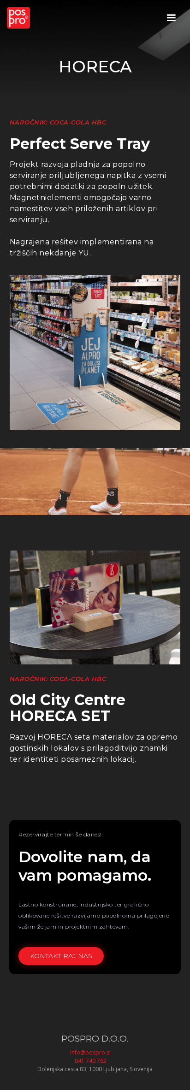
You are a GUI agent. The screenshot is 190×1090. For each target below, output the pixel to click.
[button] (171, 18)
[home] (18, 18)
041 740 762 (91, 1061)
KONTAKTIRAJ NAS (61, 956)
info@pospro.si (90, 1052)
